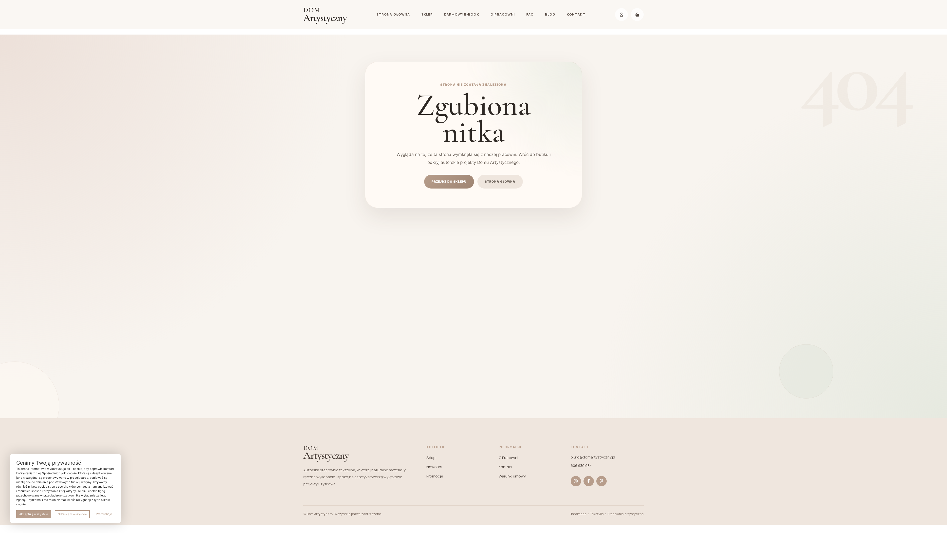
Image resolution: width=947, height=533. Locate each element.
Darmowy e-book (461, 14)
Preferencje (104, 514)
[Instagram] (576, 481)
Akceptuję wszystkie (33, 514)
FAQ (530, 14)
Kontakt (576, 14)
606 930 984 (581, 465)
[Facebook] (588, 481)
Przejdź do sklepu (449, 181)
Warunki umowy (512, 476)
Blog (550, 14)
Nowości (434, 466)
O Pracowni (503, 14)
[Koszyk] (637, 14)
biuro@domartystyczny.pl (593, 457)
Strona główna (393, 14)
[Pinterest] (601, 481)
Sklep (427, 14)
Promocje (434, 476)
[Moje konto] (621, 14)
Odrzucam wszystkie (72, 514)
